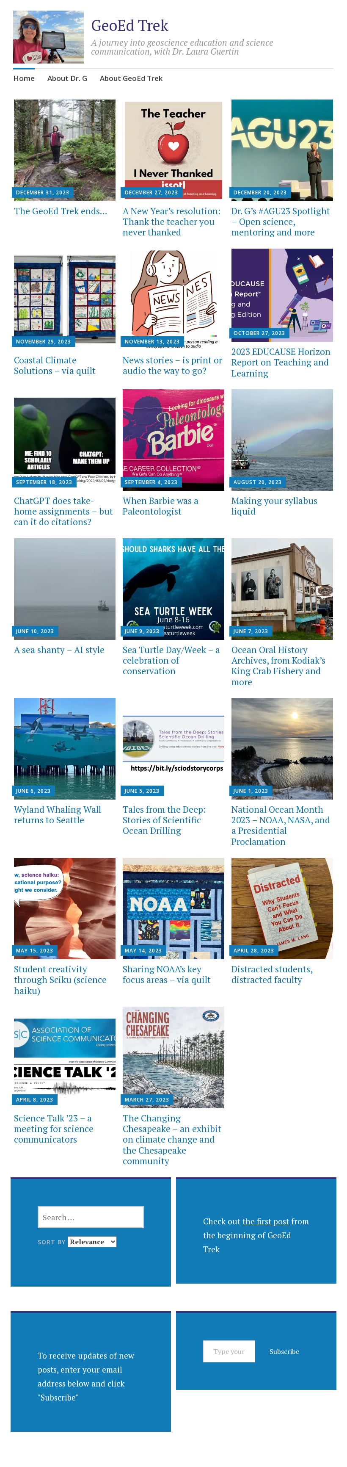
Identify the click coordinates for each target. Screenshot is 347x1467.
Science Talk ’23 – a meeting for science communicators (54, 1128)
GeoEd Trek (129, 25)
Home (24, 78)
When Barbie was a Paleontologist (160, 506)
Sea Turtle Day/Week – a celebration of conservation (171, 660)
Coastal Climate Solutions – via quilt (55, 365)
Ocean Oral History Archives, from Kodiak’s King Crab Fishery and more (278, 666)
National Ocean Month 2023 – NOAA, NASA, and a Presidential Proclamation (280, 825)
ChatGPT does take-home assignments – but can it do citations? (63, 511)
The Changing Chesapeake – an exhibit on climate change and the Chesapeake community (172, 1139)
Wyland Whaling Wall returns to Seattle (57, 814)
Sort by (53, 1242)
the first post (265, 1221)
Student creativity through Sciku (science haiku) (60, 979)
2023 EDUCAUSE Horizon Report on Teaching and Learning (280, 362)
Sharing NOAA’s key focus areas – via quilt (167, 974)
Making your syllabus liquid (274, 506)
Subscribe (284, 1351)
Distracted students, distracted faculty (271, 974)
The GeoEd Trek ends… (60, 211)
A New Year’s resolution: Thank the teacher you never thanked (171, 221)
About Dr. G (67, 78)
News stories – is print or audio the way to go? (172, 365)
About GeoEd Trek (131, 78)
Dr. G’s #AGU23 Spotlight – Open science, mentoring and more (280, 221)
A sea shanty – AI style (59, 650)
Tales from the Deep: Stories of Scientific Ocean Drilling (164, 819)
